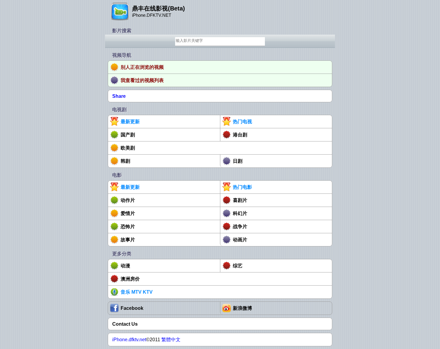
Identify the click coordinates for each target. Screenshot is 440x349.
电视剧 (119, 109)
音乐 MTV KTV (137, 292)
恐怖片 (128, 226)
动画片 (240, 239)
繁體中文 (170, 339)
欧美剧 (128, 147)
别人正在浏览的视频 (142, 67)
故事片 (128, 239)
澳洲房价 (130, 278)
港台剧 (240, 134)
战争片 (240, 226)
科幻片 (240, 213)
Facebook (132, 308)
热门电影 (242, 187)
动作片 (128, 200)
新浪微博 (242, 308)
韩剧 (125, 161)
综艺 (237, 265)
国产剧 (128, 134)
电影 (117, 175)
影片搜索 (121, 30)
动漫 (125, 265)
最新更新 (130, 121)
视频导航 (121, 55)
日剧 (237, 161)
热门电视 (242, 121)
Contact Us (125, 324)
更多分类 (121, 253)
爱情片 (128, 213)
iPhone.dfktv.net (129, 339)
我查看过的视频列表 (142, 80)
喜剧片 (240, 200)
